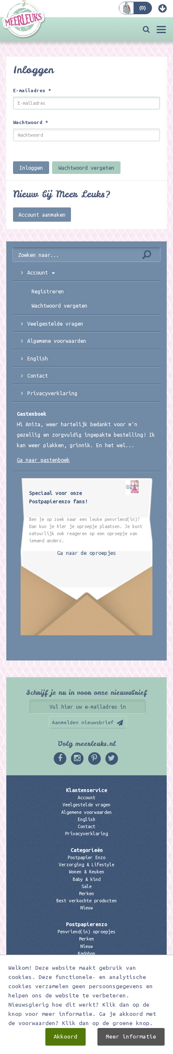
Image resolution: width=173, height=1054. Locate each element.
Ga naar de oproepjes (86, 553)
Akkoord (65, 1036)
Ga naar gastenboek (43, 460)
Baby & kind (86, 879)
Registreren (47, 291)
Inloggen (31, 168)
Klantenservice (86, 790)
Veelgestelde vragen (86, 804)
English (37, 358)
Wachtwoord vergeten (86, 168)
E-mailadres (32, 90)
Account (86, 797)
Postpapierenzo (86, 924)
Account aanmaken (42, 215)
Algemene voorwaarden (56, 341)
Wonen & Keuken (86, 871)
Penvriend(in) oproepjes (86, 931)
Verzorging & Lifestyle (86, 864)
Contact (37, 375)
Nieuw (86, 907)
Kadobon (86, 953)
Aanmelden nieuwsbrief (83, 722)
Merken (86, 893)
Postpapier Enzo (86, 857)
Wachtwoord (30, 122)
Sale (86, 886)
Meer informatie (131, 1036)
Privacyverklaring (52, 393)
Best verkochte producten (86, 900)
